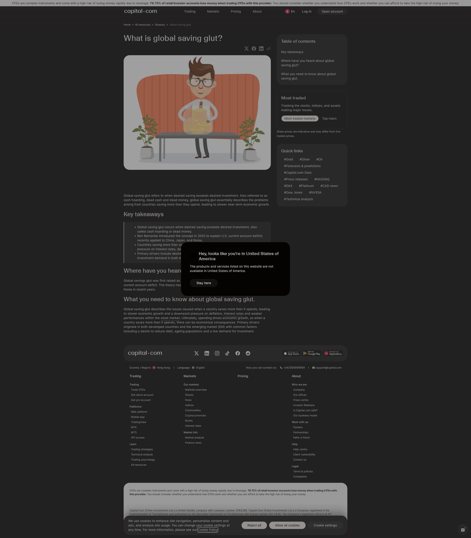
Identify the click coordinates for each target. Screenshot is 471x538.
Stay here (203, 283)
